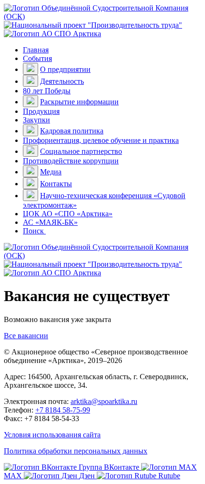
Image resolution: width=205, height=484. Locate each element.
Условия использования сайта (52, 435)
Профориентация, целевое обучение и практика (101, 140)
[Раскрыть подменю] (30, 69)
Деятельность (62, 81)
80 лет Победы (47, 91)
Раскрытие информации (79, 102)
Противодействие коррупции (71, 161)
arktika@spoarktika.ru (104, 401)
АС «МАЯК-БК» (50, 222)
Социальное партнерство (81, 151)
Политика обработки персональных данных (75, 451)
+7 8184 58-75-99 (62, 410)
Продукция (41, 111)
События (37, 58)
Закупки (36, 120)
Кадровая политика (71, 131)
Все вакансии (26, 336)
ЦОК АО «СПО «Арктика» (68, 214)
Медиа (51, 172)
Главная (36, 50)
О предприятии (65, 69)
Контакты (56, 184)
